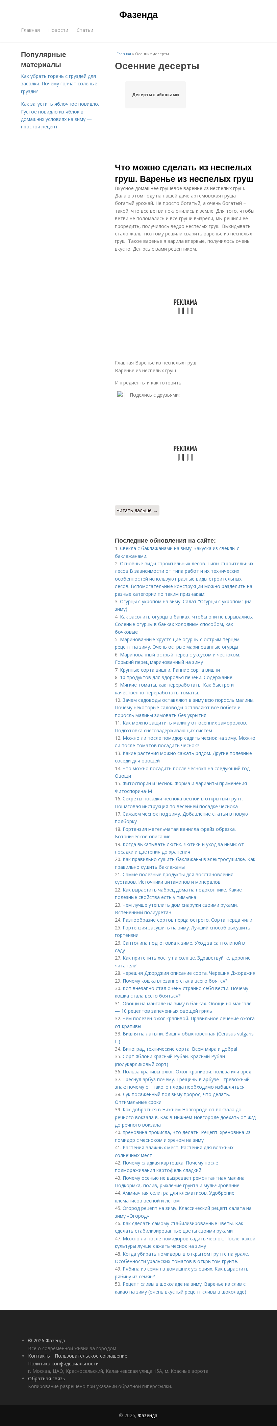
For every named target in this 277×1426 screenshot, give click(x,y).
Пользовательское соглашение (91, 1355)
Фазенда (138, 14)
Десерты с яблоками (155, 95)
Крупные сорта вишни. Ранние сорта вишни (170, 670)
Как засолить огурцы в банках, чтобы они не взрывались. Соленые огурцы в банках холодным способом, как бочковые (184, 624)
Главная (30, 30)
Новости (58, 30)
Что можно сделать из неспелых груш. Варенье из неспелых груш (184, 173)
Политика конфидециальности (63, 1363)
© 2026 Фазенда (46, 1340)
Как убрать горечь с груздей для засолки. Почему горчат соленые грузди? (59, 84)
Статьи (85, 30)
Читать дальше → (137, 510)
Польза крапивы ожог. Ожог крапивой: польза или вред (187, 1071)
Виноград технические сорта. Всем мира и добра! (180, 1049)
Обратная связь (46, 1378)
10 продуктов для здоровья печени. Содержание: (176, 677)
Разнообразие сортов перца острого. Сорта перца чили (187, 920)
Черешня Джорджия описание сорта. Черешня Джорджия (189, 973)
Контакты (39, 1355)
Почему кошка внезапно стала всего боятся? (175, 981)
